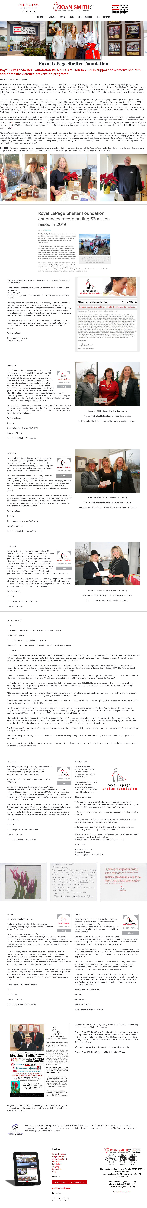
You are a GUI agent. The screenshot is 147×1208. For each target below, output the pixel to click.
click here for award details (122, 1192)
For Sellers (56, 1164)
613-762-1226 (28, 5)
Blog (54, 1171)
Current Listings (59, 1154)
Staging (55, 1166)
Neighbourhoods (59, 1156)
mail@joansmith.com (28, 8)
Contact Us (57, 1169)
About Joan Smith (59, 1159)
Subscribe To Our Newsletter (70, 1182)
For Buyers (57, 1161)
